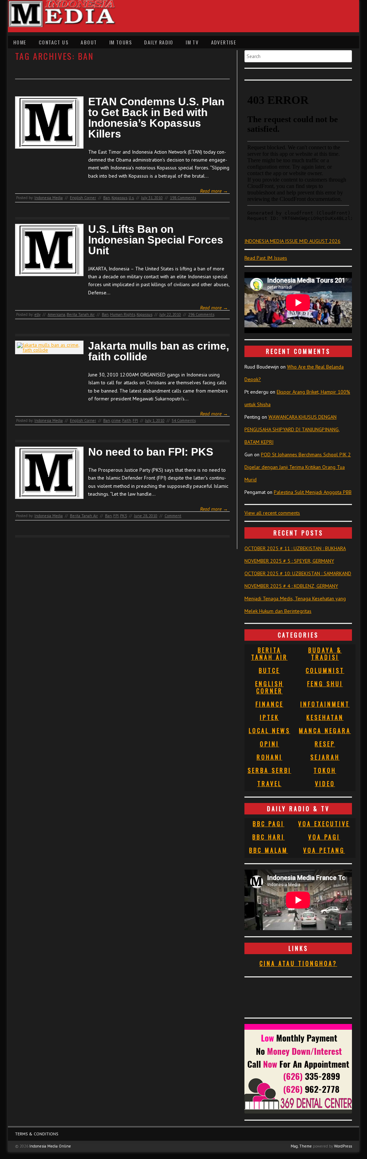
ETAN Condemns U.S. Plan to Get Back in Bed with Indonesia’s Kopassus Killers (156, 117)
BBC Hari (268, 837)
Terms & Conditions (36, 1133)
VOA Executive (324, 823)
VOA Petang (324, 850)
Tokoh (325, 770)
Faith (126, 420)
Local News (269, 730)
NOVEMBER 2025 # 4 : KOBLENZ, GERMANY (291, 586)
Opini (269, 744)
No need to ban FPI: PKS (150, 452)
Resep (325, 744)
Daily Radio (158, 42)
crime (116, 420)
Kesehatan (325, 717)
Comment (173, 515)
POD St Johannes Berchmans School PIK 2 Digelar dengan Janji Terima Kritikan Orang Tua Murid (297, 467)
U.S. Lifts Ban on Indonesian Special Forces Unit (155, 240)
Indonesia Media (48, 197)
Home (20, 42)
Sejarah (325, 757)
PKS (123, 515)
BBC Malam (268, 850)
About (89, 42)
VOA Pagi (324, 837)
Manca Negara (325, 730)
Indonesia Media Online (50, 1146)
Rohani (269, 757)
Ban (106, 197)
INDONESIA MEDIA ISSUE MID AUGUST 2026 (292, 241)
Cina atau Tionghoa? (298, 963)
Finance (269, 704)
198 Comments (183, 197)
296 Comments (201, 314)
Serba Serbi (269, 770)
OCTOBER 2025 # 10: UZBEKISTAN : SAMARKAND (297, 573)
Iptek (269, 717)
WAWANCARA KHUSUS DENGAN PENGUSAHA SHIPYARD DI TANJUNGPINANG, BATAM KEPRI (292, 429)
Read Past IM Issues (265, 258)
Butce (269, 670)
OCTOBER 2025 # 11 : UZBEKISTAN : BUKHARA (295, 548)
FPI (135, 420)
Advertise (224, 42)
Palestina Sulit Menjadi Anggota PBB (313, 492)
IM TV (192, 42)
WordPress (343, 1146)
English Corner (83, 197)
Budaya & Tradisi (325, 654)
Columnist (325, 670)
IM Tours (120, 42)
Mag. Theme (301, 1146)
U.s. (131, 197)
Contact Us (53, 42)
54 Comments (184, 420)
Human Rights (122, 314)
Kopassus (119, 197)
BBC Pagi (268, 823)
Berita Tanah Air (81, 314)
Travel (269, 783)
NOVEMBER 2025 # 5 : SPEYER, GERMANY (289, 561)
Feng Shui (325, 683)
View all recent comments (272, 513)
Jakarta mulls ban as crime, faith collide (158, 351)
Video (325, 783)
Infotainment (325, 704)
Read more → (214, 191)
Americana (56, 314)
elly (37, 314)
